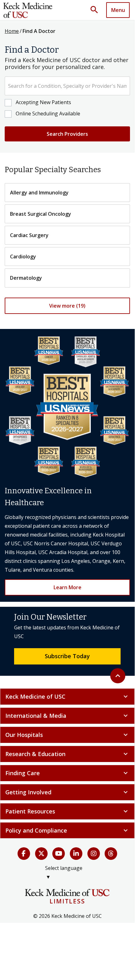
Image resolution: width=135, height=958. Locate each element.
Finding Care (67, 773)
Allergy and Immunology (39, 192)
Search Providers (67, 133)
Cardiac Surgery (29, 235)
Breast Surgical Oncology (40, 213)
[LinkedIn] (76, 853)
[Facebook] (23, 853)
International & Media (67, 715)
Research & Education (67, 754)
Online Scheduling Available (48, 113)
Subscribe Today (67, 656)
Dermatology (26, 277)
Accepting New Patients (43, 102)
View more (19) (67, 305)
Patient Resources (67, 811)
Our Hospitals (67, 735)
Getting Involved (67, 792)
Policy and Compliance (67, 830)
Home (12, 31)
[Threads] (110, 853)
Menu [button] (118, 10)
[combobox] (67, 86)
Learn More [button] (67, 587)
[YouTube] (58, 853)
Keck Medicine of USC (67, 696)
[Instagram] (93, 853)
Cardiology (23, 256)
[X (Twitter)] (41, 853)
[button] (96, 10)
